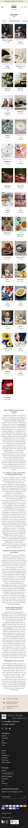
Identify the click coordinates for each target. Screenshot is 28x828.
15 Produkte (7, 90)
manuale (7, 371)
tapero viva (20, 234)
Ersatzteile (4, 757)
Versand (4, 770)
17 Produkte (7, 42)
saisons (20, 42)
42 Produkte (7, 114)
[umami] (7, 293)
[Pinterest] (10, 728)
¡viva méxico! (7, 397)
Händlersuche (5, 755)
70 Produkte (7, 137)
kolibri (20, 348)
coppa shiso (20, 186)
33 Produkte (20, 236)
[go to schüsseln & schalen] (14, 21)
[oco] (20, 126)
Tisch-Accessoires (21, 424)
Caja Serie (13, 488)
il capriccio (7, 113)
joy (20, 161)
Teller (14, 420)
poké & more (7, 232)
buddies (20, 373)
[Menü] (2, 7)
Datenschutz (5, 778)
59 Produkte (7, 234)
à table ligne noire (20, 66)
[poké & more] (7, 224)
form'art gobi (7, 257)
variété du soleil (7, 348)
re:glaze (7, 210)
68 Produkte (7, 281)
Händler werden (6, 762)
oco (21, 137)
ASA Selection (8, 817)
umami (7, 304)
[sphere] (20, 293)
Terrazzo (20, 531)
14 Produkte (20, 259)
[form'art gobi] (7, 248)
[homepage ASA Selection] (14, 7)
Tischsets (9, 628)
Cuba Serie (9, 507)
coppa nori (7, 88)
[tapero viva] (20, 224)
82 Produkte (20, 163)
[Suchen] (22, 7)
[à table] (7, 55)
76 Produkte (20, 328)
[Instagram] (6, 728)
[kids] (7, 271)
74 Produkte (7, 68)
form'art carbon (20, 257)
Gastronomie (5, 760)
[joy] (20, 151)
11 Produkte (7, 163)
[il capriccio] (7, 102)
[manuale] (7, 362)
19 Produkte (20, 68)
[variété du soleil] (7, 340)
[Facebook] (2, 728)
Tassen (20, 420)
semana (7, 135)
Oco (18, 524)
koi (7, 326)
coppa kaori (7, 186)
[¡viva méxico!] (7, 387)
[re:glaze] (7, 199)
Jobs (3, 740)
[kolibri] (20, 340)
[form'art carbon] (20, 248)
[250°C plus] (20, 271)
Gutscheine (5, 738)
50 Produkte (7, 399)
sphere (20, 304)
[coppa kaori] (7, 175)
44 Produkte (20, 43)
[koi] (7, 317)
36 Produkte (20, 375)
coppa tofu (20, 88)
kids (7, 279)
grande (20, 326)
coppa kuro (20, 111)
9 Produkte (7, 212)
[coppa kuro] (20, 102)
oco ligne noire (7, 161)
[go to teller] (4, 21)
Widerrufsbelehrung (7, 776)
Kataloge (4, 743)
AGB (3, 781)
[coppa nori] (7, 80)
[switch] (16, 823)
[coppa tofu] (20, 80)
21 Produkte (7, 350)
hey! (20, 210)
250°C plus (20, 279)
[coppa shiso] (20, 175)
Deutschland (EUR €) (6, 813)
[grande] (20, 317)
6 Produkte (7, 259)
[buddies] (20, 362)
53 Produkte (20, 212)
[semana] (7, 126)
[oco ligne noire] (7, 151)
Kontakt (4, 753)
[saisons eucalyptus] (7, 31)
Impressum (4, 783)
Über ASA (4, 736)
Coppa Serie (22, 496)
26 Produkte (20, 281)
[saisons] (20, 31)
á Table (24, 524)
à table (7, 66)
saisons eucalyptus (7, 40)
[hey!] (20, 199)
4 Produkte (7, 328)
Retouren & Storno (8, 773)
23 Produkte (20, 113)
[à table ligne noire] (20, 55)
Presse (3, 745)
